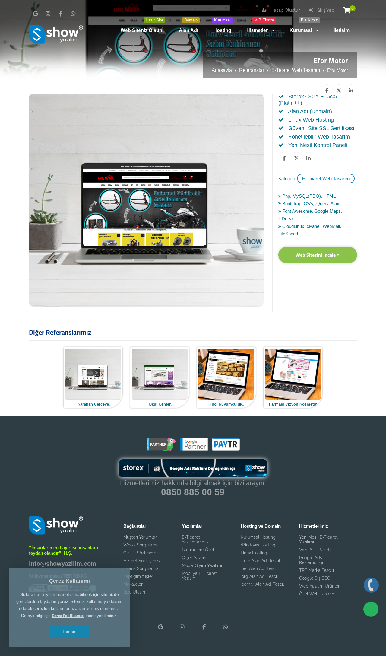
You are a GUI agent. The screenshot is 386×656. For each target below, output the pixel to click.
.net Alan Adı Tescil (259, 568)
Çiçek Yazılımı (195, 557)
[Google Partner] (193, 449)
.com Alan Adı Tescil (260, 560)
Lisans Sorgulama (141, 568)
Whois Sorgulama (141, 545)
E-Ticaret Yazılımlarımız (195, 539)
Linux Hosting (254, 552)
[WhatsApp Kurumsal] (73, 14)
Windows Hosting (258, 545)
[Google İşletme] (35, 14)
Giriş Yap (324, 10)
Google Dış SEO (315, 578)
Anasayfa (222, 70)
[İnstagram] (48, 14)
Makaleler (133, 584)
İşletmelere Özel (198, 549)
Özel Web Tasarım (317, 593)
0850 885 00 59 (193, 492)
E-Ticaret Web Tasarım (295, 70)
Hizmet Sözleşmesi (142, 560)
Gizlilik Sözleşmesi (141, 552)
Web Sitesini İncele (316, 255)
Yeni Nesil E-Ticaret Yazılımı (318, 539)
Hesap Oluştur (284, 10)
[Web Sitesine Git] (111, 377)
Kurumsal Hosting (258, 537)
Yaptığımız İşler (138, 576)
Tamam (69, 631)
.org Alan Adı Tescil (259, 576)
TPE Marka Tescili (316, 570)
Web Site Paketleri (317, 549)
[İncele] (92, 377)
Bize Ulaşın (134, 592)
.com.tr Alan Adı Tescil (262, 584)
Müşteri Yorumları (140, 537)
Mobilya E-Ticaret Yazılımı (199, 576)
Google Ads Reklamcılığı (311, 560)
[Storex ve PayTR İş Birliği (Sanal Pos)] (225, 449)
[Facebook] (60, 14)
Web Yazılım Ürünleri (319, 586)
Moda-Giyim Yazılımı (202, 565)
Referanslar (251, 70)
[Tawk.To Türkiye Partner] (161, 449)
